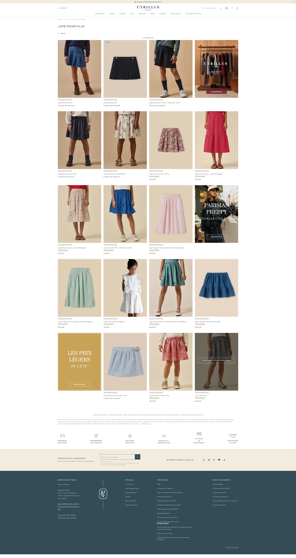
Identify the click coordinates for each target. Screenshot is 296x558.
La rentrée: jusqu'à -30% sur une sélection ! (147, 2)
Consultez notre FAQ (66, 515)
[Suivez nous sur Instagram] (209, 460)
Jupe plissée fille (115, 415)
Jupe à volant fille (130, 415)
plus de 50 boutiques (199, 441)
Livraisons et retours (165, 488)
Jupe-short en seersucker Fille (115, 396)
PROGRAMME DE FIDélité (96, 442)
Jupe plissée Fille (110, 103)
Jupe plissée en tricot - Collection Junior (164, 103)
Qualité (128, 497)
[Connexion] (221, 8)
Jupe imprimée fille (100, 415)
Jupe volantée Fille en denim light (207, 322)
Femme (112, 14)
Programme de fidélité (221, 488)
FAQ (158, 484)
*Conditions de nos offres (167, 501)
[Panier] (237, 8)
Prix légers (175, 14)
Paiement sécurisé (164, 497)
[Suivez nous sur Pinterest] (214, 460)
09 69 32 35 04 (64, 490)
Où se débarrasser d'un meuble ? (225, 501)
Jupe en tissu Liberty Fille (159, 396)
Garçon (142, 14)
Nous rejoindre (130, 501)
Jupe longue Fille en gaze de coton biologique (166, 248)
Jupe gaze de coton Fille (67, 174)
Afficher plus (145, 424)
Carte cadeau (218, 484)
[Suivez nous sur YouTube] (219, 459)
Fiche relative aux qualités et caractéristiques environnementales (174, 528)
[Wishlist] (232, 8)
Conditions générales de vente (168, 505)
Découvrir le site (233, 442)
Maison (162, 14)
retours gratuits (129, 442)
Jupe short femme (173, 415)
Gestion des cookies (165, 533)
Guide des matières (220, 497)
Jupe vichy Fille (201, 396)
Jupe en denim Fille (65, 103)
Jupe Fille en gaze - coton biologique (209, 174)
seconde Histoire (193, 14)
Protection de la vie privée (167, 517)
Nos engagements (132, 488)
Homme (122, 14)
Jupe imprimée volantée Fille (114, 174)
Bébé (152, 14)
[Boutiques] (226, 8)
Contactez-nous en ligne (67, 518)
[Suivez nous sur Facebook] (203, 460)
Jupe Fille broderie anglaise (114, 322)
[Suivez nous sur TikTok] (224, 460)
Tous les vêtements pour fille (192, 415)
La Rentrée (100, 14)
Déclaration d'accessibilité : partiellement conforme (173, 539)
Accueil (60, 19)
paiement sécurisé (62, 442)
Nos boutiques (130, 492)
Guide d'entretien (219, 492)
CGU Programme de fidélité (167, 509)
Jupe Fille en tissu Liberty (159, 174)
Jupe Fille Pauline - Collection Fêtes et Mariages (167, 322)
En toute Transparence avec (168, 522)
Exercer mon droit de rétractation (170, 492)
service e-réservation (164, 442)
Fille (132, 14)
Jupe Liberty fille (145, 415)
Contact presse (131, 505)
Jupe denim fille (159, 415)
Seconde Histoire (219, 505)
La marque (62, 8)
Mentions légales (163, 513)
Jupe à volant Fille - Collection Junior (117, 248)
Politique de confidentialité (117, 464)
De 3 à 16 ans (74, 19)
